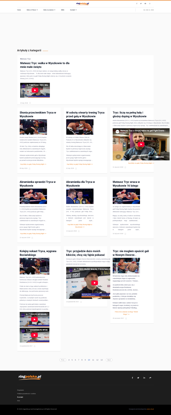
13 (102, 360)
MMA (62, 10)
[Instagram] (149, 3)
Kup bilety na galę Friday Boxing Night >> (33, 164)
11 (93, 360)
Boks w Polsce (31, 10)
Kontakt (72, 10)
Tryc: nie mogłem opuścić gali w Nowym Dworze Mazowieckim (131, 255)
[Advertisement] (85, 28)
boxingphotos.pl (39, 409)
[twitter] (141, 3)
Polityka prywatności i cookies (26, 393)
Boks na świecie (49, 10)
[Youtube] (145, 3)
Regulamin (20, 390)
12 (97, 360)
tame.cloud (150, 409)
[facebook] (136, 3)
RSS (18, 401)
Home (19, 10)
